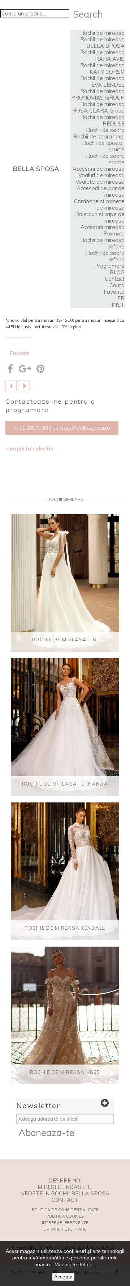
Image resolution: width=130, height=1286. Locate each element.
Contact (115, 278)
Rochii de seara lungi (99, 136)
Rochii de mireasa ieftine (102, 243)
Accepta (63, 1277)
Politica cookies (65, 1216)
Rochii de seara (105, 130)
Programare (109, 265)
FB (121, 298)
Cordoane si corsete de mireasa (99, 204)
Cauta (117, 285)
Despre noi (65, 1180)
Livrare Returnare (65, 1229)
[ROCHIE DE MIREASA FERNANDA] (65, 727)
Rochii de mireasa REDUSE (102, 120)
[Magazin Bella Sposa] (36, 168)
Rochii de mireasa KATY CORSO (102, 68)
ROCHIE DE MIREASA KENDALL (65, 928)
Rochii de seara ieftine (105, 256)
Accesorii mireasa (103, 227)
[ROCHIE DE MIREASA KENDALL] (11, 385)
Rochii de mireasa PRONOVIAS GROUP (98, 94)
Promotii (114, 233)
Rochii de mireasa (102, 32)
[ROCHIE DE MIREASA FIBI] (65, 583)
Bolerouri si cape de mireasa (100, 217)
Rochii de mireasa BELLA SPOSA (102, 42)
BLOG (117, 272)
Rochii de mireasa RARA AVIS (102, 55)
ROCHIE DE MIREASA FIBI (65, 639)
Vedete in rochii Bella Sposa (65, 1193)
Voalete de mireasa (100, 181)
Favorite (114, 291)
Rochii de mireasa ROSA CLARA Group (98, 107)
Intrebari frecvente (65, 1222)
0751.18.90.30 (30, 427)
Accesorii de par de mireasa (101, 191)
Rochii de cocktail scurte (103, 146)
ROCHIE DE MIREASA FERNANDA (65, 784)
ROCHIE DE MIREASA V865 (65, 1072)
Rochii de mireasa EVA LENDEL (102, 81)
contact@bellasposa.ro (81, 427)
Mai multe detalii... (75, 1264)
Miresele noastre (65, 1187)
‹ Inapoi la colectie (29, 448)
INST (118, 304)
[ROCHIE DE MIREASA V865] (24, 385)
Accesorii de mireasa (99, 168)
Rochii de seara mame (105, 159)
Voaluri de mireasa (101, 175)
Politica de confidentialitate (65, 1209)
